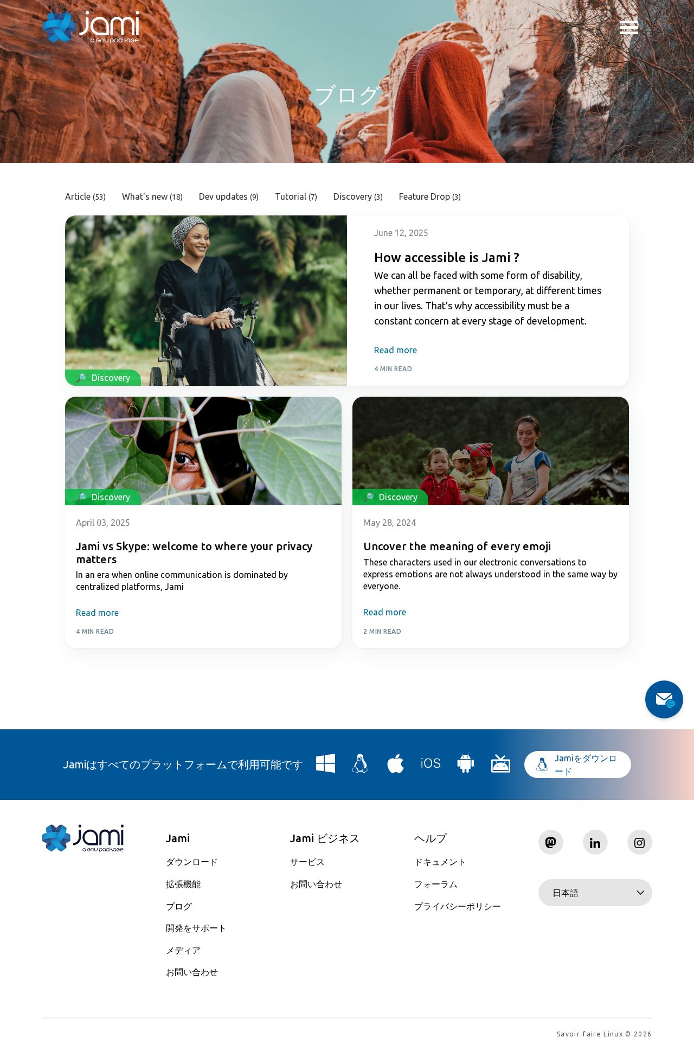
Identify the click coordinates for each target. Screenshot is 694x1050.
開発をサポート (196, 928)
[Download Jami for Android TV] (501, 767)
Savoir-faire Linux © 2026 (604, 1034)
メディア (183, 950)
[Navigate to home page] (91, 27)
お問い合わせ (192, 972)
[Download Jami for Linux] (360, 767)
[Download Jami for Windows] (326, 767)
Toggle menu (636, 27)
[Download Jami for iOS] (431, 767)
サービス (307, 862)
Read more (395, 350)
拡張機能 (183, 884)
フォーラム (436, 884)
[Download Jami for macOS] (396, 767)
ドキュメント (440, 862)
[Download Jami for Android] (465, 767)
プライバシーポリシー (457, 906)
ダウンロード (192, 862)
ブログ (179, 906)
